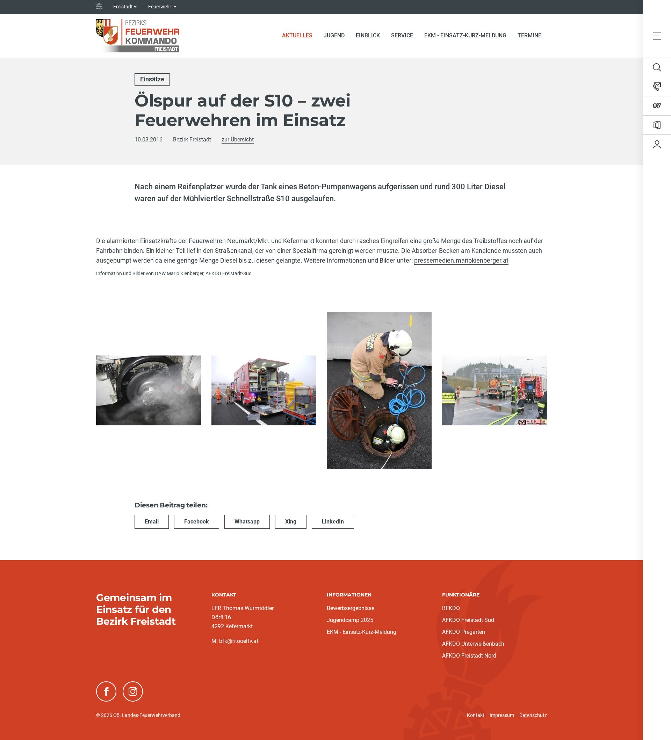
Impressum (502, 715)
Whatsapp (247, 521)
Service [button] (402, 35)
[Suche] (657, 67)
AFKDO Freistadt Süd (468, 620)
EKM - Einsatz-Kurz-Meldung (465, 35)
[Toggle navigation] (657, 35)
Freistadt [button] (123, 6)
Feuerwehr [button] (160, 6)
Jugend (334, 35)
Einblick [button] (368, 35)
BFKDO (451, 608)
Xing (290, 521)
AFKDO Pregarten (463, 632)
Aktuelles (300, 35)
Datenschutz (533, 715)
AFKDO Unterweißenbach (473, 643)
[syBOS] (657, 105)
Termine (529, 35)
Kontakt (475, 715)
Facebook (196, 521)
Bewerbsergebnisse (350, 608)
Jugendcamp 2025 (350, 620)
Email (152, 521)
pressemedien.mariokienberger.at (461, 260)
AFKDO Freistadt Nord (469, 655)
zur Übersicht (238, 139)
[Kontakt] (657, 86)
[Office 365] (657, 125)
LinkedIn (333, 521)
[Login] (657, 144)
